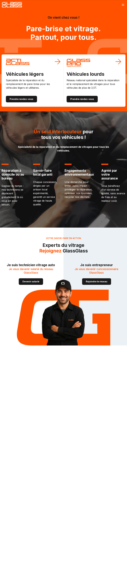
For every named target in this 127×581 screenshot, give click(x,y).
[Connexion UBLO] (3, 579)
